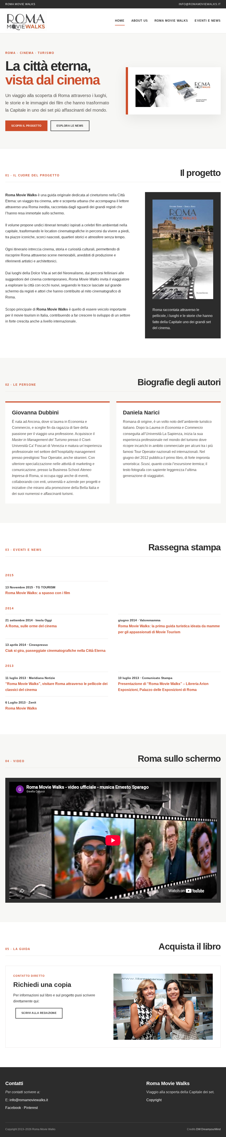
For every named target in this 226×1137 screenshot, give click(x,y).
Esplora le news (69, 125)
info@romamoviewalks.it (200, 4)
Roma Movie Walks (171, 20)
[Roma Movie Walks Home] (36, 20)
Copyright (154, 1100)
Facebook (13, 1108)
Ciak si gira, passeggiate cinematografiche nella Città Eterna (55, 650)
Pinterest (31, 1108)
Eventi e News (208, 20)
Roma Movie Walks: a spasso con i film (37, 593)
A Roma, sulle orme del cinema (31, 626)
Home (119, 20)
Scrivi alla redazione (38, 1013)
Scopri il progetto (26, 125)
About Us (139, 20)
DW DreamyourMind (208, 1129)
